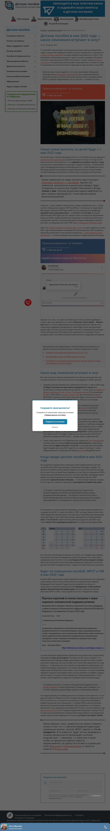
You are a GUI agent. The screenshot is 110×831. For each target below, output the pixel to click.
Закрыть (55, 427)
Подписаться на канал (55, 422)
